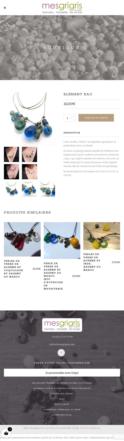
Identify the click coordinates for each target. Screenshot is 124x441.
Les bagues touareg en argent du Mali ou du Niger (62, 383)
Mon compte (62, 404)
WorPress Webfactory (90, 428)
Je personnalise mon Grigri (62, 372)
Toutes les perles (62, 394)
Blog (62, 399)
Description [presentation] (72, 133)
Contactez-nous (62, 415)
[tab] (72, 133)
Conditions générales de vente (62, 409)
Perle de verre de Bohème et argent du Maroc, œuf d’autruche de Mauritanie (53, 276)
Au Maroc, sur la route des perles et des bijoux (62, 388)
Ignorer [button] (110, 437)
